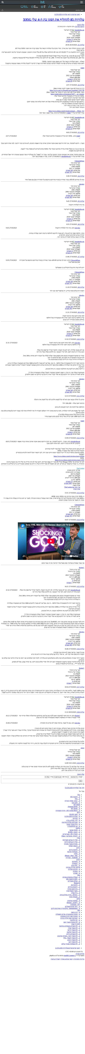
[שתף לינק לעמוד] (2, 10)
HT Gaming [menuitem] (53, 6)
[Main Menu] (81, 2)
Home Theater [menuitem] (26, 6)
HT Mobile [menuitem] (36, 6)
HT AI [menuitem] (45, 6)
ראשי (82, 10)
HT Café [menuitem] (63, 6)
